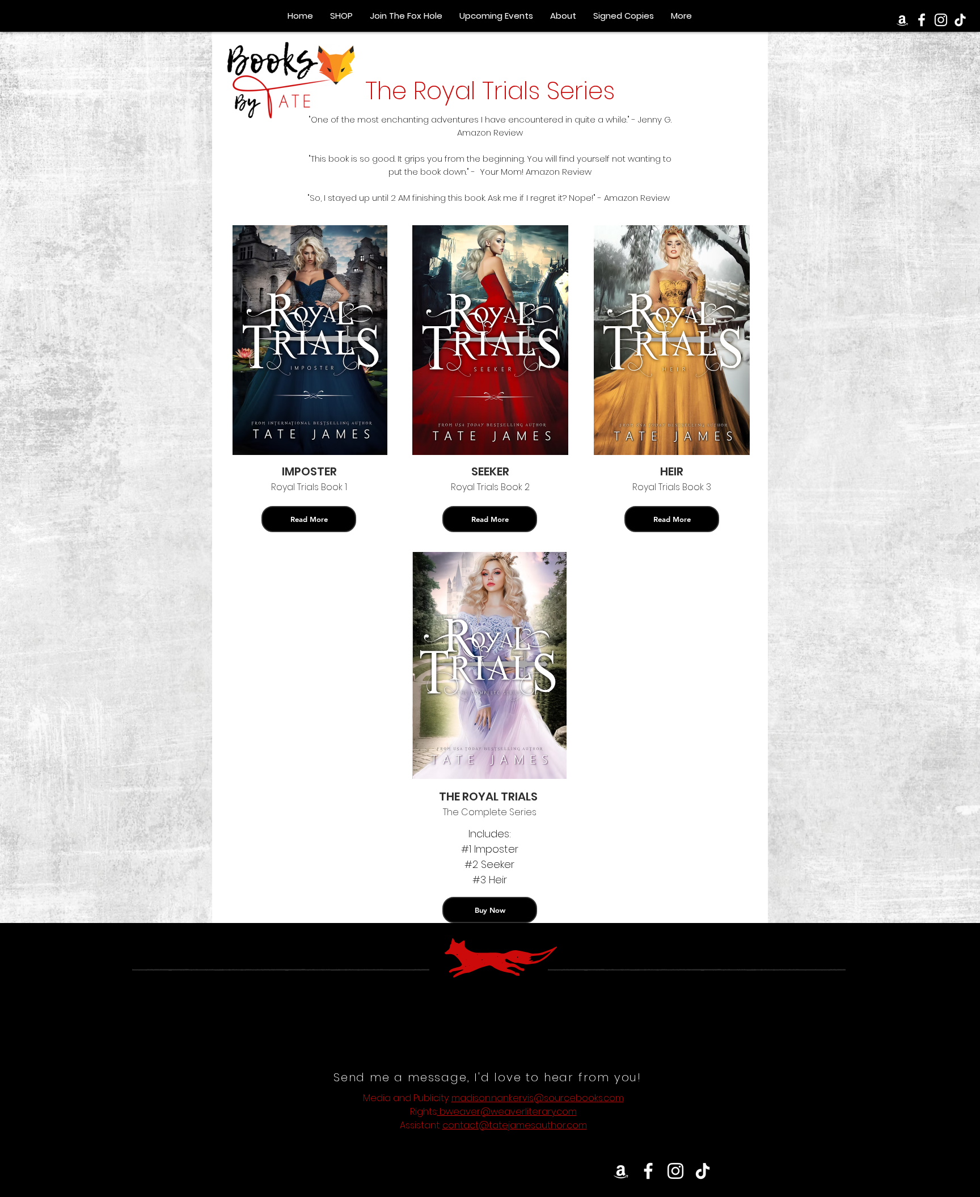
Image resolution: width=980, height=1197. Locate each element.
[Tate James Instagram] (940, 19)
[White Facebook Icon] (648, 1171)
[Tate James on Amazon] (902, 19)
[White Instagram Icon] (675, 1171)
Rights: (423, 1111)
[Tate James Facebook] (921, 19)
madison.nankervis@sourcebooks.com (537, 1098)
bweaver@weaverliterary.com (507, 1111)
